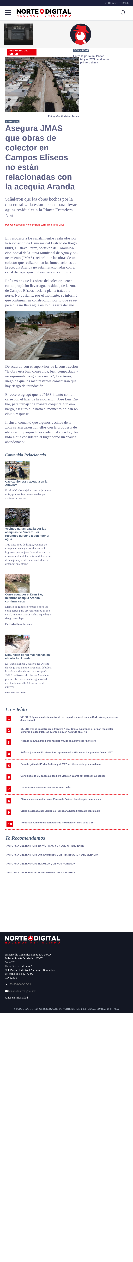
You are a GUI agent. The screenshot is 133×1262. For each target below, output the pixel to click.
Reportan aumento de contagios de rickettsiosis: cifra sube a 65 (57, 822)
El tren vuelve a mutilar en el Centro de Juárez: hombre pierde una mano (61, 799)
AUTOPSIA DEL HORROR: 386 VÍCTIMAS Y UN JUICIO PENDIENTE (45, 845)
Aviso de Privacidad (16, 997)
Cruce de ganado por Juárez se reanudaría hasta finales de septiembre (60, 810)
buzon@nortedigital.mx (22, 990)
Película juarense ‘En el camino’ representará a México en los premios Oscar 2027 (66, 752)
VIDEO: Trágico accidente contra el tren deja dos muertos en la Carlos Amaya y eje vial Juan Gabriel (69, 718)
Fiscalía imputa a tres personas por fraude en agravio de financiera (58, 740)
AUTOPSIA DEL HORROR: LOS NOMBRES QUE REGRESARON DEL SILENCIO (52, 854)
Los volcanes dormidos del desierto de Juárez (46, 787)
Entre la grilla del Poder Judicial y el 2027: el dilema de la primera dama (60, 764)
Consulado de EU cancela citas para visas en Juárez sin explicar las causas (62, 775)
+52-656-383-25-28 (19, 984)
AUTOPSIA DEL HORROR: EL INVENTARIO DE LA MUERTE (40, 872)
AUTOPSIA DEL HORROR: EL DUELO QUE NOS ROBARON (40, 863)
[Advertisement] (29, 906)
